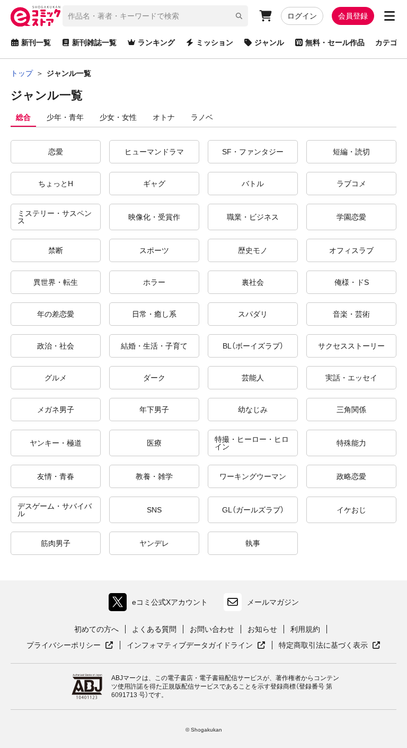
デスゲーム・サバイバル (54, 510)
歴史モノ (253, 250)
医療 (154, 443)
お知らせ (262, 629)
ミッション (214, 42)
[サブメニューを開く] (389, 16)
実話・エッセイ (351, 377)
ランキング (156, 42)
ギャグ (154, 183)
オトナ (164, 117)
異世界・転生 (55, 282)
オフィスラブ (351, 250)
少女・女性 (118, 117)
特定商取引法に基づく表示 (330, 645)
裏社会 (253, 282)
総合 (23, 117)
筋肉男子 (55, 543)
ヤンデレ (154, 543)
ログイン (302, 16)
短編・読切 (351, 151)
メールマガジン (273, 602)
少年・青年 (65, 117)
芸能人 (253, 377)
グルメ (56, 377)
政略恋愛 (351, 476)
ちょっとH (55, 183)
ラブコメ (351, 183)
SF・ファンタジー (253, 151)
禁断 (55, 250)
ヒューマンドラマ (154, 151)
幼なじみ (253, 409)
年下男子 (154, 409)
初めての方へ (96, 629)
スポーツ (154, 250)
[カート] (265, 16)
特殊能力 (351, 443)
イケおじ (351, 510)
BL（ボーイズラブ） (253, 346)
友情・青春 (55, 476)
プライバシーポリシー (69, 645)
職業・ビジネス (253, 217)
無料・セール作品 (335, 42)
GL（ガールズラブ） (253, 510)
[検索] (239, 16)
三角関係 (351, 409)
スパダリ (253, 314)
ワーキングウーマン (252, 476)
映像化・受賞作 (154, 217)
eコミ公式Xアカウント (161, 604)
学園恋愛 (351, 217)
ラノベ (202, 117)
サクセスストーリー (351, 346)
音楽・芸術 (351, 314)
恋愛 (55, 151)
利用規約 (305, 629)
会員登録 (353, 16)
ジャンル (269, 42)
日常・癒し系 (154, 314)
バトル (253, 183)
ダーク (154, 377)
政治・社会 (55, 346)
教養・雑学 (154, 476)
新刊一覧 (36, 42)
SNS (154, 510)
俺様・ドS (351, 282)
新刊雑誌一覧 (94, 42)
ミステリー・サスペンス (54, 217)
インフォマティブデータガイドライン (190, 645)
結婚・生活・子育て (154, 346)
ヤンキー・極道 (56, 443)
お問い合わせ (212, 629)
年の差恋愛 (55, 314)
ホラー (154, 282)
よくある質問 (154, 629)
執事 (252, 543)
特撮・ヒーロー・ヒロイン (252, 443)
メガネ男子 (55, 409)
